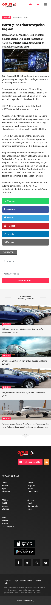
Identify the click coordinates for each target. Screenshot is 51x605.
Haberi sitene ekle (31, 462)
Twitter (9, 217)
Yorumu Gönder (25, 281)
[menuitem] (30, 4)
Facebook (10, 209)
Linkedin (10, 234)
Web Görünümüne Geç (25, 600)
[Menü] (45, 4)
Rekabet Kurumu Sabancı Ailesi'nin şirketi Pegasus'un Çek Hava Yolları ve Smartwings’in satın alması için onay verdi (25, 425)
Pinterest (10, 226)
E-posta (10, 242)
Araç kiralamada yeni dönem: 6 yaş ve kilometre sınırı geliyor (23, 394)
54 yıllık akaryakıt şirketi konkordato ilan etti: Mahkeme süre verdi (24, 362)
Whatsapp (11, 201)
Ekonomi (6, 17)
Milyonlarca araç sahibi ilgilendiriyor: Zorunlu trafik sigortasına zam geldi (22, 331)
